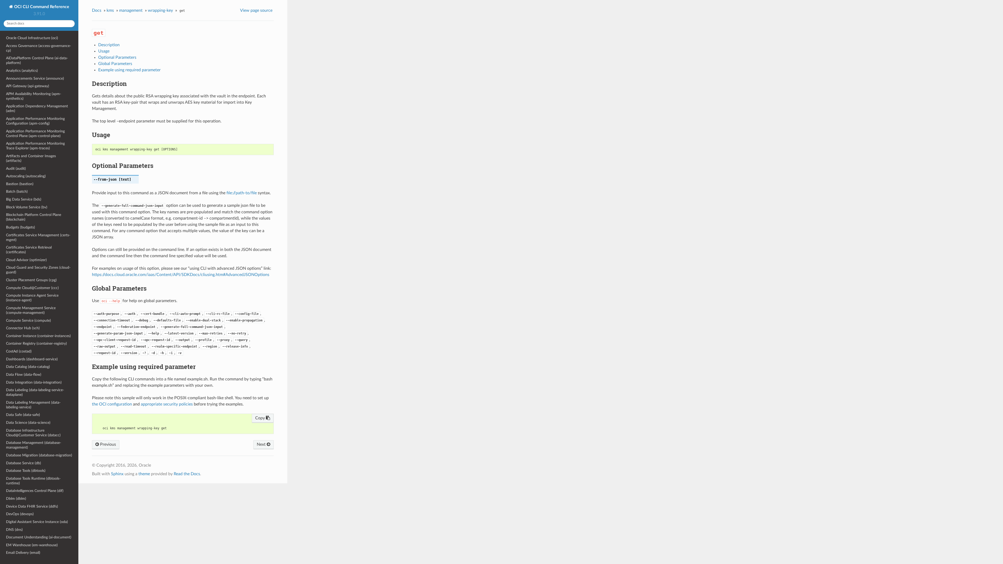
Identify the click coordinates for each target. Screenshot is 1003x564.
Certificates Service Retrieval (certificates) (29, 249)
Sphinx (117, 474)
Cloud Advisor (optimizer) (26, 260)
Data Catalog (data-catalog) (28, 367)
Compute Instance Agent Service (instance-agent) (32, 297)
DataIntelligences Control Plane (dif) (34, 491)
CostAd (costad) (19, 351)
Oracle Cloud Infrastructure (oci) (32, 38)
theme (144, 474)
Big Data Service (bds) (23, 199)
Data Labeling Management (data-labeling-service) (33, 405)
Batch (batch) (17, 191)
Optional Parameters (117, 57)
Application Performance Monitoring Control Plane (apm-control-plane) (35, 133)
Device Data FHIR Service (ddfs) (32, 506)
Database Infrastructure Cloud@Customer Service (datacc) (33, 432)
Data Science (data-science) (28, 423)
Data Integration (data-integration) (34, 382)
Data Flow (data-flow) (23, 375)
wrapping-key (160, 10)
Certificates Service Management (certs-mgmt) (38, 237)
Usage (103, 51)
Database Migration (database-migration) (39, 455)
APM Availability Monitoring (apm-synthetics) (33, 96)
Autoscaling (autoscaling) (26, 176)
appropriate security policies (167, 404)
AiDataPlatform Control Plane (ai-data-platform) (37, 60)
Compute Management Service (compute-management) (31, 310)
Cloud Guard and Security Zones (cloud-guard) (38, 270)
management (131, 10)
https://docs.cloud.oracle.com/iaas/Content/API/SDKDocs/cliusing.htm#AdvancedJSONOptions (180, 275)
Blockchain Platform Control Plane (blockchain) (33, 217)
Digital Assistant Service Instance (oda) (37, 522)
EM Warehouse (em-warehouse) (32, 545)
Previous (107, 444)
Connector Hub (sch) (23, 328)
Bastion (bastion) (19, 184)
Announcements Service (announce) (35, 78)
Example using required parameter (129, 70)
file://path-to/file (241, 193)
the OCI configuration (112, 404)
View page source (256, 10)
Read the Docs (187, 474)
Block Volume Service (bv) (26, 207)
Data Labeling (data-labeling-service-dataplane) (35, 392)
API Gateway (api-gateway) (27, 86)
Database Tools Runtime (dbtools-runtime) (33, 481)
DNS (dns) (14, 530)
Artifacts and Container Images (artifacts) (31, 158)
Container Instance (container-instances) (38, 336)
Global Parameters (115, 64)
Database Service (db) (23, 463)
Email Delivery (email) (23, 553)
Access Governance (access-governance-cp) (38, 48)
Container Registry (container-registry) (36, 343)
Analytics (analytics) (22, 71)
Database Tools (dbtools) (25, 471)
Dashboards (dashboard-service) (32, 359)
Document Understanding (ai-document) (38, 537)
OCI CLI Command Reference (41, 7)
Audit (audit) (16, 169)
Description (109, 45)
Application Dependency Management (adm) (37, 108)
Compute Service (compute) (28, 320)
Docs (96, 10)
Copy (260, 418)
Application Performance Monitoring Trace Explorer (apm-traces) (35, 146)
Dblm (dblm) (16, 499)
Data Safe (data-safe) (23, 415)
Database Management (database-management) (33, 445)
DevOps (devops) (20, 514)
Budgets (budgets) (20, 227)
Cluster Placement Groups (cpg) (31, 280)
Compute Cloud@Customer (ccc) (32, 288)
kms (110, 10)
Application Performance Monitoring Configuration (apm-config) (35, 121)
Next (262, 444)
